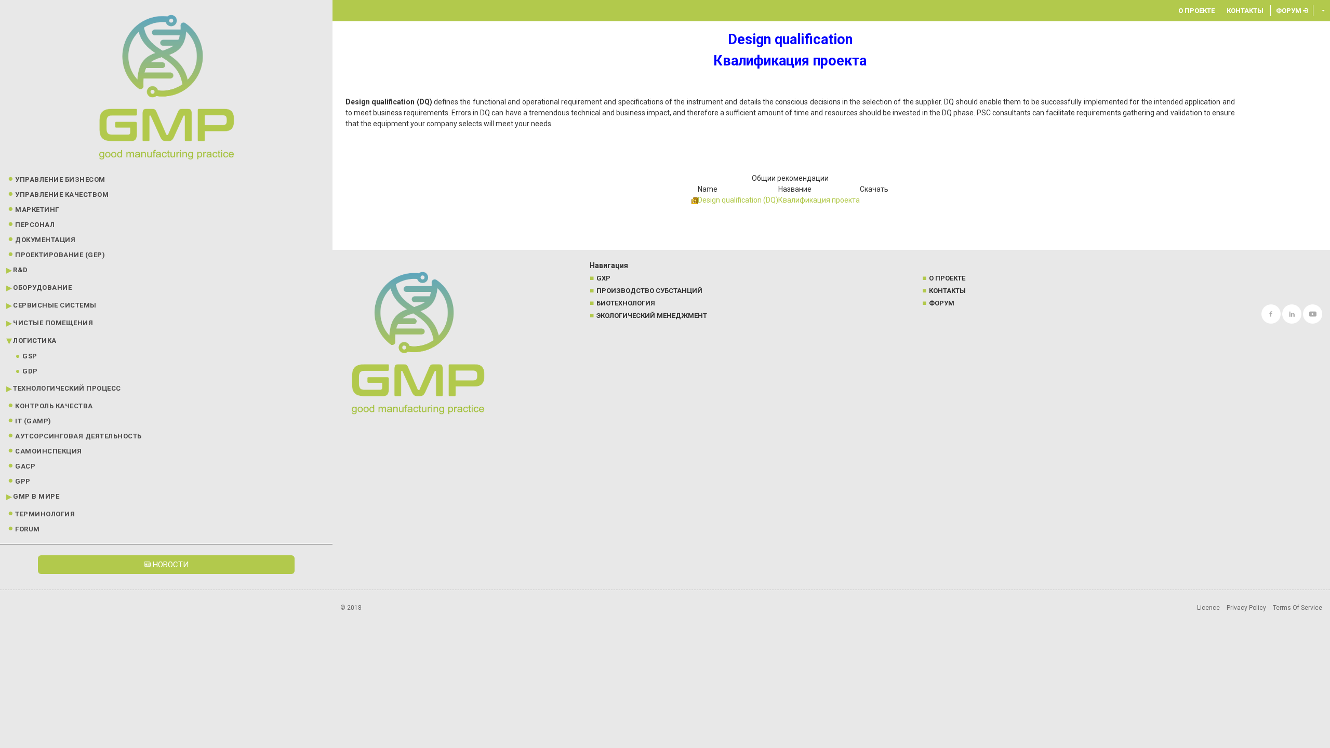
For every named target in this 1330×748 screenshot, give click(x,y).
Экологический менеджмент (651, 315)
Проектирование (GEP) (60, 255)
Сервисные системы (55, 305)
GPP (23, 481)
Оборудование (42, 287)
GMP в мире (36, 496)
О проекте (1196, 11)
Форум (1289, 11)
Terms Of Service (1297, 607)
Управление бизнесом (60, 179)
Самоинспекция (48, 451)
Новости (170, 564)
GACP (25, 466)
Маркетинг (37, 209)
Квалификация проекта (819, 200)
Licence (1208, 607)
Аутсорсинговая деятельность (78, 436)
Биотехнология (625, 303)
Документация (45, 240)
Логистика (35, 340)
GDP (30, 371)
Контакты (1245, 11)
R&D (20, 270)
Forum (27, 529)
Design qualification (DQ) (738, 200)
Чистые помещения (53, 323)
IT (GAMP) (33, 421)
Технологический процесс (67, 388)
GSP (29, 356)
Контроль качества (54, 406)
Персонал (35, 225)
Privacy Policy (1246, 607)
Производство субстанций (649, 291)
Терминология (45, 514)
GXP (603, 278)
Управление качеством (62, 194)
